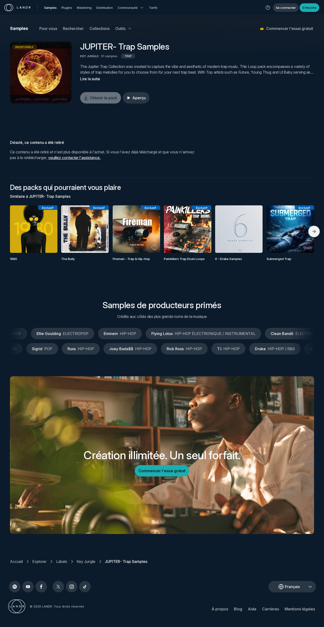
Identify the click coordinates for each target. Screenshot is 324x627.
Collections (99, 28)
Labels (61, 561)
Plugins (66, 7)
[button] (268, 7)
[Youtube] (28, 586)
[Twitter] (58, 586)
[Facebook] (41, 586)
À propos (220, 609)
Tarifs (153, 7)
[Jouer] (40, 72)
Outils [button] (120, 28)
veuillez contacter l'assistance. (74, 157)
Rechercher (73, 28)
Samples (50, 7)
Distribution (104, 7)
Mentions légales (300, 609)
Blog (238, 609)
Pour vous (48, 28)
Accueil (16, 561)
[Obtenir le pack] (47, 229)
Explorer (39, 561)
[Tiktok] (85, 586)
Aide (252, 609)
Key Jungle (86, 561)
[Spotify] (14, 586)
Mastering (84, 7)
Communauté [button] (128, 7)
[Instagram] (71, 586)
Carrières (270, 609)
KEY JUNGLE (89, 56)
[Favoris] (20, 229)
